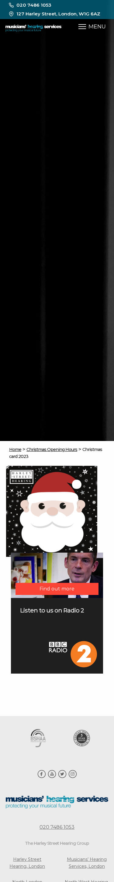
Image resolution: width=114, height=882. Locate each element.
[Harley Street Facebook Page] (41, 777)
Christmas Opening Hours (51, 449)
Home (15, 449)
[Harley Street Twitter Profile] (62, 777)
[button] (82, 26)
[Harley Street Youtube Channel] (52, 777)
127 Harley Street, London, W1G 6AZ (58, 14)
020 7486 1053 (33, 5)
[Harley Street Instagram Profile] (72, 777)
